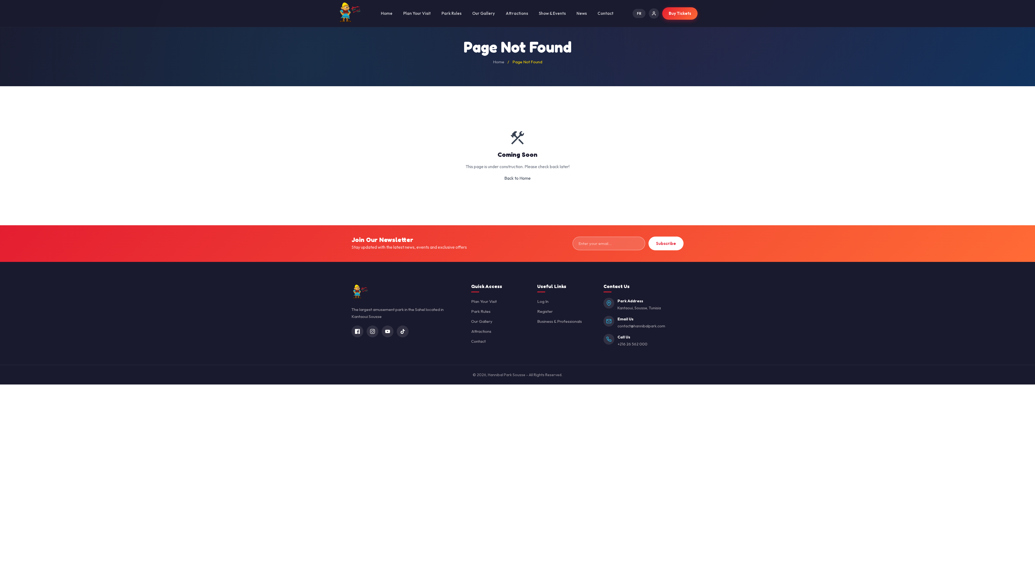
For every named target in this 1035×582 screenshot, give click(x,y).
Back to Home (517, 178)
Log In (542, 301)
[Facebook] (357, 331)
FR (639, 13)
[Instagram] (372, 331)
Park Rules (451, 13)
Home (386, 13)
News (582, 13)
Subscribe (666, 243)
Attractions (517, 13)
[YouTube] (388, 331)
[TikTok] (403, 331)
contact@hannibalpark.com (641, 326)
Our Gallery (483, 13)
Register (545, 311)
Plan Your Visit (417, 13)
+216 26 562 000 (632, 344)
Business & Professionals (559, 321)
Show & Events (552, 13)
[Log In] (654, 13)
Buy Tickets (680, 13)
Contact (605, 13)
